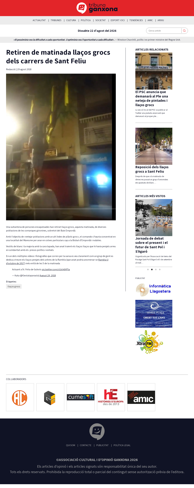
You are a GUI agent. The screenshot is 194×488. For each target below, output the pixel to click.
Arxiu (161, 20)
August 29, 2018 (48, 275)
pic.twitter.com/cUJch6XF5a (56, 269)
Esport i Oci (118, 20)
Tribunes (56, 20)
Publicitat (102, 445)
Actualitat (39, 20)
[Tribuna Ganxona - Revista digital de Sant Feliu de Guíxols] (97, 432)
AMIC (150, 20)
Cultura (71, 20)
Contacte (85, 445)
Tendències (136, 20)
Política (86, 20)
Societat (100, 20)
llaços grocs (14, 286)
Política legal (122, 445)
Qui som (70, 445)
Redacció (11, 69)
